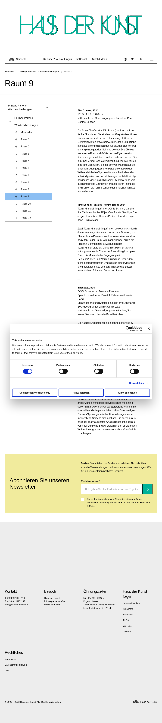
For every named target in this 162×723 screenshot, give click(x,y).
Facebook (128, 614)
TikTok (126, 620)
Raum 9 (68, 71)
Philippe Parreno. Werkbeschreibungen (39, 71)
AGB (7, 670)
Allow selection (81, 392)
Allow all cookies (127, 392)
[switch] (63, 371)
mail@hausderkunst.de (16, 604)
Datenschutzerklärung (16, 664)
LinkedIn (127, 631)
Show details (136, 383)
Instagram (128, 608)
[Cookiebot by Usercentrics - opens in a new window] (128, 328)
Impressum (10, 659)
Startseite (9, 71)
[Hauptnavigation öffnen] (151, 59)
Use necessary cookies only (34, 392)
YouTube (127, 626)
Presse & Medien (131, 603)
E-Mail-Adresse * (90, 481)
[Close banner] (149, 329)
